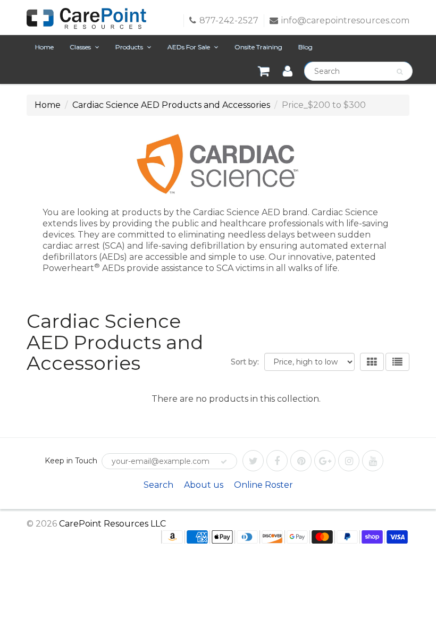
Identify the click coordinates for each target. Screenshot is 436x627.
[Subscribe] (224, 461)
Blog (305, 47)
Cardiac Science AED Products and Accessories (171, 105)
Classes (80, 47)
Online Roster (263, 485)
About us (203, 485)
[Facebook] (277, 460)
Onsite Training (258, 47)
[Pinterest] (301, 460)
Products (129, 47)
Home (44, 47)
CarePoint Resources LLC (112, 524)
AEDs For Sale (188, 47)
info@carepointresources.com (345, 20)
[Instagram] (348, 460)
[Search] (399, 71)
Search (158, 485)
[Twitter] (253, 460)
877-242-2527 (228, 20)
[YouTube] (372, 460)
